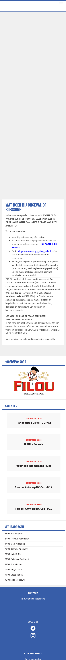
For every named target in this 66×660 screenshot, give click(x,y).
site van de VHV (47, 339)
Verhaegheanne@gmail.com (42, 268)
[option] (34, 381)
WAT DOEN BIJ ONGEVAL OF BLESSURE (26, 207)
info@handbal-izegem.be (33, 598)
